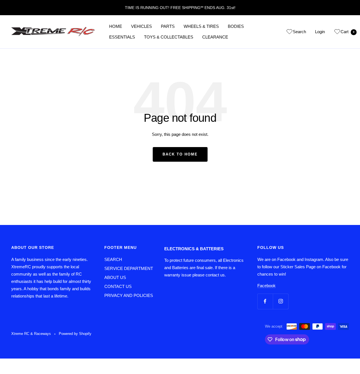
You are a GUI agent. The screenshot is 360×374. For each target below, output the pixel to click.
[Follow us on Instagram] (280, 301)
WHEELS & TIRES (201, 26)
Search (299, 31)
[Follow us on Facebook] (265, 301)
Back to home (180, 154)
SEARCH (113, 259)
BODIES (236, 26)
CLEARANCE (215, 37)
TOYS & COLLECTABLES (168, 37)
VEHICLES (141, 26)
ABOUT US (115, 277)
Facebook (266, 285)
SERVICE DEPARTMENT (128, 268)
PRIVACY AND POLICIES (128, 295)
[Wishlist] (289, 32)
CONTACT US (118, 286)
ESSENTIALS (122, 37)
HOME (115, 26)
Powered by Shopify (75, 334)
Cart (347, 31)
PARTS (168, 26)
